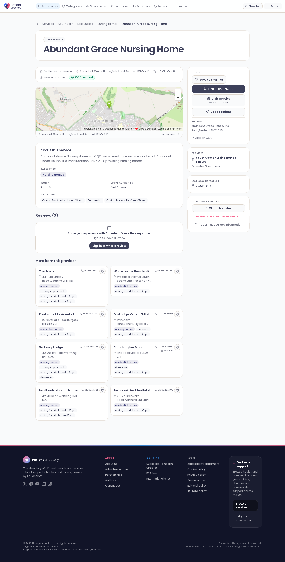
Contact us (113, 486)
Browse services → (243, 505)
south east (47, 187)
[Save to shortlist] (102, 271)
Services (48, 24)
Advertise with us (116, 469)
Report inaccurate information (220, 225)
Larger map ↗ (170, 134)
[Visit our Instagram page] (50, 484)
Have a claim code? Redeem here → (218, 216)
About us (111, 464)
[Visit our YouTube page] (37, 484)
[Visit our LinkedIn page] (44, 484)
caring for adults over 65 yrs (126, 200)
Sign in (274, 6)
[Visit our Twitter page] (25, 484)
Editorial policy (197, 486)
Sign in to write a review (109, 246)
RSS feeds (153, 473)
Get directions (221, 112)
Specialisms (98, 6)
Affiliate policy (197, 491)
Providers (143, 6)
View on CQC (203, 138)
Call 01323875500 (220, 89)
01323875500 (166, 71)
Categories (74, 6)
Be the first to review (58, 71)
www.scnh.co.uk (54, 77)
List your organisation (173, 6)
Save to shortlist (211, 79)
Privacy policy (196, 475)
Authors (110, 480)
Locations (122, 6)
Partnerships (113, 475)
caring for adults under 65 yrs (62, 200)
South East (65, 24)
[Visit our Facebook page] (31, 484)
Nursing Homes (108, 24)
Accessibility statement (203, 464)
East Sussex (85, 24)
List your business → (244, 518)
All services (50, 6)
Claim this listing (221, 208)
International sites (158, 479)
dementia (94, 200)
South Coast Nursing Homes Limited (216, 160)
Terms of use (196, 480)
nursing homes (53, 175)
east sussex (118, 187)
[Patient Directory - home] (17, 6)
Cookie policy (196, 469)
